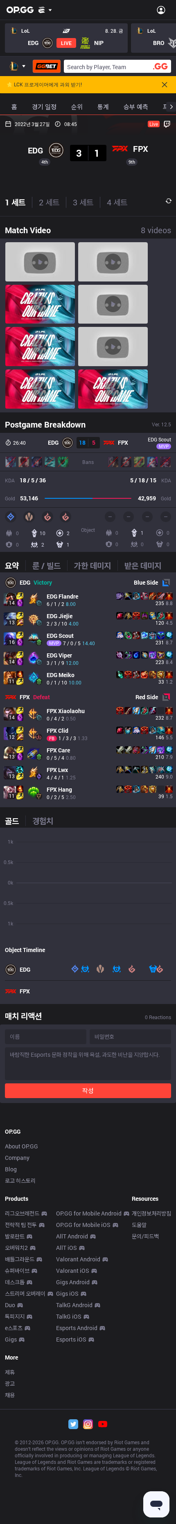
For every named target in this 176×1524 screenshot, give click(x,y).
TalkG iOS (68, 1316)
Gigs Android (73, 1282)
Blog (11, 1169)
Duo (10, 1305)
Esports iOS (71, 1339)
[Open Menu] (161, 10)
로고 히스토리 (20, 1180)
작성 (88, 1090)
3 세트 (83, 202)
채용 (10, 1395)
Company (17, 1158)
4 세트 (117, 202)
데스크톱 (15, 1282)
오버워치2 (16, 1248)
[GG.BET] (47, 66)
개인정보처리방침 (151, 1213)
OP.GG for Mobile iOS (83, 1225)
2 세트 (49, 202)
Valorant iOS (72, 1270)
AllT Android (72, 1236)
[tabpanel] (88, 690)
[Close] (164, 85)
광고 (10, 1383)
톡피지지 (15, 1316)
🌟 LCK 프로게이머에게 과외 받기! (44, 85)
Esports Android (76, 1328)
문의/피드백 (145, 1236)
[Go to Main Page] (20, 10)
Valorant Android (78, 1259)
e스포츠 (14, 1328)
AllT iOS (66, 1248)
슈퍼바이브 (17, 1270)
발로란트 (15, 1236)
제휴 (10, 1372)
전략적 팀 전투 (21, 1225)
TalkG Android (74, 1305)
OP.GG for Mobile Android (89, 1213)
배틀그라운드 (19, 1259)
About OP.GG (21, 1146)
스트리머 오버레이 (25, 1293)
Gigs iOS (67, 1293)
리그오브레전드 (22, 1213)
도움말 (139, 1225)
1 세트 (15, 202)
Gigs (11, 1339)
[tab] (15, 565)
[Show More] (45, 10)
